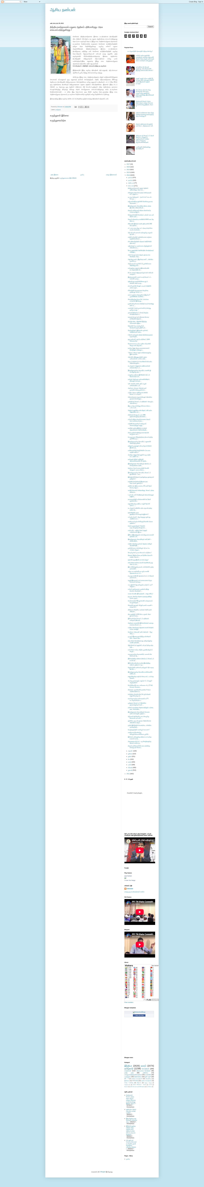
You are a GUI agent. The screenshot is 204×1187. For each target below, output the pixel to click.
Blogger (103, 1172)
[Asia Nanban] (125, 878)
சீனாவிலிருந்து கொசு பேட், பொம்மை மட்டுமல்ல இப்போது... (138, 300)
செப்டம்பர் (131, 186)
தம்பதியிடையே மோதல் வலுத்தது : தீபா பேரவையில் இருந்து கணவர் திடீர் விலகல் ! (144, 68)
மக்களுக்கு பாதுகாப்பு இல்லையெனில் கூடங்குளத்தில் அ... (138, 269)
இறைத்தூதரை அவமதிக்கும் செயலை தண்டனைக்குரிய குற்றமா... (139, 712)
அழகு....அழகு (148, 1082)
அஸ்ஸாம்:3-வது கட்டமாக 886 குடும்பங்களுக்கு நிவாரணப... (137, 415)
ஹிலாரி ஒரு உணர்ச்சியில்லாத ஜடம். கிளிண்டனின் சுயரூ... (138, 282)
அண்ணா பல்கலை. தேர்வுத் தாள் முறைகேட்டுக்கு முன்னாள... (137, 389)
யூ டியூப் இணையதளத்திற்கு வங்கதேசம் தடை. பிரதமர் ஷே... (139, 637)
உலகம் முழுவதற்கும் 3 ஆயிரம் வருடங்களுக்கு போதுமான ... (137, 526)
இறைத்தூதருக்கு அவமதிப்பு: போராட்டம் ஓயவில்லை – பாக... (139, 473)
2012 (128, 175)
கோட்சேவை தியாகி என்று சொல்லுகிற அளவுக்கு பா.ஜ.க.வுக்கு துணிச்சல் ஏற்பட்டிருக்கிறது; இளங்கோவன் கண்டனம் (145, 93)
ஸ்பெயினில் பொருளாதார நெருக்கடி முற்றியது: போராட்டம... (138, 291)
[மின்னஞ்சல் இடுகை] (75, 106)
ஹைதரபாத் (127, 1084)
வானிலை (149, 1086)
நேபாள (126, 1086)
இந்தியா (128, 1066)
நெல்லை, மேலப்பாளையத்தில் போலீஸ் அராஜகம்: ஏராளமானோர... (138, 469)
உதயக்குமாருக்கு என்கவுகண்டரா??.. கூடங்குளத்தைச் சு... (138, 699)
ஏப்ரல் (130, 762)
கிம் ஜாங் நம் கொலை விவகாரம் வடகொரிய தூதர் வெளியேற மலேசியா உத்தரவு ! (131, 1144)
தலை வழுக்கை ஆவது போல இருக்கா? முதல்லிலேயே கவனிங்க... (139, 295)
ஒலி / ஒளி (148, 1076)
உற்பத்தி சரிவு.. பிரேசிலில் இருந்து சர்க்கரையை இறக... (137, 322)
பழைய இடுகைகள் (111, 175)
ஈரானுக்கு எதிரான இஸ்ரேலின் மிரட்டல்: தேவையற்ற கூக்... (139, 375)
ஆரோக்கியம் (138, 1076)
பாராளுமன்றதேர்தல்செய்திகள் (133, 1074)
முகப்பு (82, 175)
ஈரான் (150, 1084)
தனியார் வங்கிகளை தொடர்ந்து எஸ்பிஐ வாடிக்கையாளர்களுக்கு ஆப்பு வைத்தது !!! (145, 114)
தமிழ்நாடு (58, 109)
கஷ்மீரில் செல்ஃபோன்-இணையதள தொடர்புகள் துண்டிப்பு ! (138, 482)
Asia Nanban (128, 876)
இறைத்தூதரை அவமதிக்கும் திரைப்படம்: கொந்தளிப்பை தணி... (139, 464)
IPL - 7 (126, 1078)
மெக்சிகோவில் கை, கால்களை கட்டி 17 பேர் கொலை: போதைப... (140, 686)
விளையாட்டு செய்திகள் (143, 1071)
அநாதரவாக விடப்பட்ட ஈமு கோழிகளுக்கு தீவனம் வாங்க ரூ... (139, 742)
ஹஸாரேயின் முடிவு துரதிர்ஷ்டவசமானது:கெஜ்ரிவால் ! (138, 513)
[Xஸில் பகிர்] (84, 107)
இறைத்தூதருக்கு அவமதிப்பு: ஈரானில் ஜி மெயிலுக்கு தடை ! (139, 371)
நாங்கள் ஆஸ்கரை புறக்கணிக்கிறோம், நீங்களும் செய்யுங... (139, 380)
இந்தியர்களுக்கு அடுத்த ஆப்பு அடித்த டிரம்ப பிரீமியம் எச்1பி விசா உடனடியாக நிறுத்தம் (131, 1130)
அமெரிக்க (148, 1078)
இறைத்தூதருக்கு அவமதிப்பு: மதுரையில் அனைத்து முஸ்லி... (139, 442)
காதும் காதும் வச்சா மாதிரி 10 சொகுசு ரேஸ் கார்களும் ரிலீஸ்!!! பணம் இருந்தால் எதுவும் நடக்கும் (145, 81)
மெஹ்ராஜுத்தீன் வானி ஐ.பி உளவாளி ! (138, 730)
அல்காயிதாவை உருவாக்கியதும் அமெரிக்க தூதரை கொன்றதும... (140, 398)
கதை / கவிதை (128, 1082)
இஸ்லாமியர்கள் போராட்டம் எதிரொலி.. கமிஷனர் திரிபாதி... (138, 619)
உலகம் (143, 1066)
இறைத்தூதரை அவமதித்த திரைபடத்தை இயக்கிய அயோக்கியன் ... (139, 206)
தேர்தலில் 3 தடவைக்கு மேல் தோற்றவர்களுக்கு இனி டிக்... (137, 326)
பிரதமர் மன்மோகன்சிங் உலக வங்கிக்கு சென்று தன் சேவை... (139, 746)
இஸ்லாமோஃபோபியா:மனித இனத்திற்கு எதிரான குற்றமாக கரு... (139, 664)
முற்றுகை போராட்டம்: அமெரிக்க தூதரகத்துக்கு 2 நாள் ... (137, 704)
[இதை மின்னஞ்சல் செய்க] (79, 107)
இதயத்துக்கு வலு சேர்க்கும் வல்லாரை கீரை (131, 1120)
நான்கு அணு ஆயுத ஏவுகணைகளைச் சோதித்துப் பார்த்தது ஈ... (138, 349)
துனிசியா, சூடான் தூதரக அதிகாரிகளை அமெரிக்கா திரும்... (139, 721)
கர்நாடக (139, 1082)
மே (129, 759)
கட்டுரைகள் (127, 1071)
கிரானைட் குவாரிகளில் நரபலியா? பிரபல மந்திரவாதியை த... (139, 690)
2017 (128, 164)
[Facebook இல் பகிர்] (86, 107)
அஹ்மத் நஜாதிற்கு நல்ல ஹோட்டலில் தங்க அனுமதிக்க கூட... (140, 411)
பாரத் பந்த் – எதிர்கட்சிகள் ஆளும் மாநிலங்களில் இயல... (137, 531)
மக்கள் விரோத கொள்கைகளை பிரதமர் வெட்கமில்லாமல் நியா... (139, 420)
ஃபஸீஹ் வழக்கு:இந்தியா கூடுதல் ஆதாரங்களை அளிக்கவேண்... (137, 429)
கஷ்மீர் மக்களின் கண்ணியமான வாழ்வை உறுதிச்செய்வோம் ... (140, 238)
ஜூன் (130, 756)
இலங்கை (126, 1080)
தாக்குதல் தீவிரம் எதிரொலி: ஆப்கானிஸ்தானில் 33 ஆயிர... (137, 460)
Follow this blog (139, 1015)
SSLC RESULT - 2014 (139, 1084)
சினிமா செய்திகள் (137, 1078)
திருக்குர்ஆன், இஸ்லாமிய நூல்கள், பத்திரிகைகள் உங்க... (138, 331)
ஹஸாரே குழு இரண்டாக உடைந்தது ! (138, 560)
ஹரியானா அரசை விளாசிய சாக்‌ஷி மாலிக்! (131, 1111)
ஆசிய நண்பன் (63, 9)
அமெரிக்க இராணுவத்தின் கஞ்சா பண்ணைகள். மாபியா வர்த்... (137, 358)
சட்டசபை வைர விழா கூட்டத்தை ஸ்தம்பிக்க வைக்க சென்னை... (140, 229)
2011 (128, 774)
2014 (128, 169)
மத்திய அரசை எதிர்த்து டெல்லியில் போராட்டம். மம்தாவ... (138, 393)
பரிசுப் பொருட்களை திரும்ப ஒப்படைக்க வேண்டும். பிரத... (139, 255)
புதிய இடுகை (54, 175)
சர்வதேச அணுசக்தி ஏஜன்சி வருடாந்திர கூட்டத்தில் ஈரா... (139, 455)
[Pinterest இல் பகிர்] (88, 107)
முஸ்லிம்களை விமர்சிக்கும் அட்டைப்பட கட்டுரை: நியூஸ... (139, 549)
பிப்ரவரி (130, 767)
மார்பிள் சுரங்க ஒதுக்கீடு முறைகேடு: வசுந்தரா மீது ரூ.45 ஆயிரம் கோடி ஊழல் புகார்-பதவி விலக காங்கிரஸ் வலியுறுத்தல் (145, 58)
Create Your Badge (129, 880)
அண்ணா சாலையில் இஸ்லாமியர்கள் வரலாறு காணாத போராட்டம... (140, 624)
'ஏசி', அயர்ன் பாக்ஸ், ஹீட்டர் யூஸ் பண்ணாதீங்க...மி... (137, 384)
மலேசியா (145, 1073)
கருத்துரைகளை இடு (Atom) (68, 178)
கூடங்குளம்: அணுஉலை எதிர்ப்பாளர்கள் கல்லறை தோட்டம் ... (139, 366)
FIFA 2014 (135, 1080)
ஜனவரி (130, 770)
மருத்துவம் (127, 1076)
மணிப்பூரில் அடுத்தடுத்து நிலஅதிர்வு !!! (143, 148)
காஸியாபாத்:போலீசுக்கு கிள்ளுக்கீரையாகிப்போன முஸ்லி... (138, 733)
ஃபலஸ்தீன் (148, 1074)
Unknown (130, 889)
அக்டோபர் (131, 183)
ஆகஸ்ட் (130, 751)
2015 (128, 167)
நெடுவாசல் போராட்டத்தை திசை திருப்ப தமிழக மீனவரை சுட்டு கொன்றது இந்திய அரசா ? (144, 103)
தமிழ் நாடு (129, 1073)
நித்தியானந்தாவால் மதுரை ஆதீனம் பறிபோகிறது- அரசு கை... (138, 189)
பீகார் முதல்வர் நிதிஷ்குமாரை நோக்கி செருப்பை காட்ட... (138, 433)
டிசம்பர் (130, 177)
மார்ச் (130, 765)
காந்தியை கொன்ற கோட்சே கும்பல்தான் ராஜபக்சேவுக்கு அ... (139, 695)
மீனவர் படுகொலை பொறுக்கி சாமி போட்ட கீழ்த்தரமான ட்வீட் (144, 125)
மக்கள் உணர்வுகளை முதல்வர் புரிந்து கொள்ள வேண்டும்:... (138, 590)
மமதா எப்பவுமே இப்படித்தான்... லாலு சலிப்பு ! (140, 593)
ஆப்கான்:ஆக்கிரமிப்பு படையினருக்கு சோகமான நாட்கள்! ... (138, 717)
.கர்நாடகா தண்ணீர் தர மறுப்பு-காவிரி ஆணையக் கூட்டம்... (138, 572)
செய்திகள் (145, 1069)
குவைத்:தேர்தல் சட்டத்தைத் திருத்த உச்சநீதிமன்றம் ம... (138, 313)
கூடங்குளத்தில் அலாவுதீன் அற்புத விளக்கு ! (140, 51)
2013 (128, 172)
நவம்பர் (130, 180)
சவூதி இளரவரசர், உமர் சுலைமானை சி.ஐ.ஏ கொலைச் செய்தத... (140, 581)
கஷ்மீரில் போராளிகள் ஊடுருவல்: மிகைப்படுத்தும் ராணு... (137, 424)
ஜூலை (130, 754)
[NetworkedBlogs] (139, 1012)
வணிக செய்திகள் (146, 1080)
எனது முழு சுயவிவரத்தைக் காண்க (134, 892)
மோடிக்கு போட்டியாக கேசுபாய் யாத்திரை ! (139, 552)
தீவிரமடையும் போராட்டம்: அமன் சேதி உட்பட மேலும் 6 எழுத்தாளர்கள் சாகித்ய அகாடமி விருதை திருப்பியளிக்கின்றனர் (145, 139)
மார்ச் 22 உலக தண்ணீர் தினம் (137, 1086)
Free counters (128, 1002)
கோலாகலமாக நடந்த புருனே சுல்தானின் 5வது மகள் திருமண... (139, 344)
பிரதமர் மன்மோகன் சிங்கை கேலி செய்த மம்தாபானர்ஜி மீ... (139, 211)
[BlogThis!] (81, 107)
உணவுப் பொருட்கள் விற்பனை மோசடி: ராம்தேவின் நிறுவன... (138, 318)
